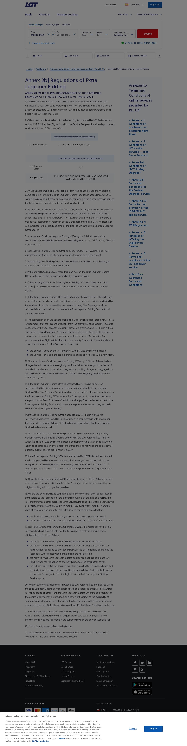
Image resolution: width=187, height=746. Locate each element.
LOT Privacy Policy (40, 741)
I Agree (153, 729)
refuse (62, 738)
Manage (133, 729)
